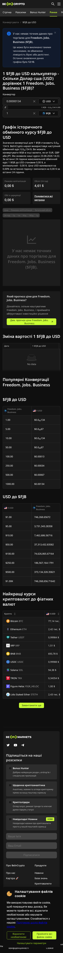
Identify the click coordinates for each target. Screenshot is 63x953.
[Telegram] (23, 745)
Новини (39, 872)
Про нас (10, 872)
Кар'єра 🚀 (12, 878)
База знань (41, 878)
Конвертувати (11, 22)
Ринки (53, 12)
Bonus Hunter (38, 12)
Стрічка (7, 12)
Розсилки (20, 12)
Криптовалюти (43, 883)
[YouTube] (15, 745)
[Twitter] (8, 745)
